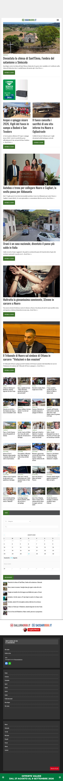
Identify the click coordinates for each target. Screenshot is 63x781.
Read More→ (39, 68)
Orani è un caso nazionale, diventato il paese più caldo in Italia (28, 245)
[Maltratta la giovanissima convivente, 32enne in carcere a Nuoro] (31, 296)
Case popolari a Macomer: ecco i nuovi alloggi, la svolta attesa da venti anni (24, 456)
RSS (6, 657)
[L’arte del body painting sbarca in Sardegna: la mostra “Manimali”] (9, 491)
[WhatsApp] (9, 663)
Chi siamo (7, 649)
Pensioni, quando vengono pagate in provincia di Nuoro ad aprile (53, 478)
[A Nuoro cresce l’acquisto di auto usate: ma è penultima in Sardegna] (9, 469)
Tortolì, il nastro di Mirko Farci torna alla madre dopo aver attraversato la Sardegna (24, 434)
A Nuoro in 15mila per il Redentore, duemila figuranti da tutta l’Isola (9, 389)
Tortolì (5, 430)
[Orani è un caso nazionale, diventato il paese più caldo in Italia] (31, 240)
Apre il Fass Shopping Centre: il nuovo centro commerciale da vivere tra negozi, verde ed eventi (38, 501)
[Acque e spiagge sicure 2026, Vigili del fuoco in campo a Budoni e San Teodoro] (16, 116)
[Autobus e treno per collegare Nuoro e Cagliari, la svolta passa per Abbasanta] (31, 184)
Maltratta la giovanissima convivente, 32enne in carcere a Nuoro (28, 301)
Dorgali (6, 739)
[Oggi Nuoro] (29, 20)
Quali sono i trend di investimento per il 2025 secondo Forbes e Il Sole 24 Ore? (24, 479)
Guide (6, 695)
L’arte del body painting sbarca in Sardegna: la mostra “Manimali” (9, 499)
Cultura (20, 496)
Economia (6, 474)
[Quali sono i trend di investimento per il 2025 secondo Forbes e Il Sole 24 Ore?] (24, 469)
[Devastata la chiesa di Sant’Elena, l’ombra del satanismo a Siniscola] (31, 53)
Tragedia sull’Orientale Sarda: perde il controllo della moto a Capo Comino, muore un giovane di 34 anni (53, 412)
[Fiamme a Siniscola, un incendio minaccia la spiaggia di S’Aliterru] (38, 402)
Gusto (6, 691)
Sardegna (6, 496)
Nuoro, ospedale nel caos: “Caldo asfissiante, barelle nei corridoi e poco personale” (24, 390)
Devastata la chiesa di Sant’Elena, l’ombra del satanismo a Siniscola (28, 60)
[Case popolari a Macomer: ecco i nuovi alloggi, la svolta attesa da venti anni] (24, 446)
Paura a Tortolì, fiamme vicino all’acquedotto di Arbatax (9, 434)
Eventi (6, 688)
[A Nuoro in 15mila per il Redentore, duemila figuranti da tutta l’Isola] (9, 381)
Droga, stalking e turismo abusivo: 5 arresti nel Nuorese (24, 411)
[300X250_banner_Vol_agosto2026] (15, 99)
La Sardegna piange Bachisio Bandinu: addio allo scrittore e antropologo (24, 500)
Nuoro (5, 385)
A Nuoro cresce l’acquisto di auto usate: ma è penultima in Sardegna (9, 478)
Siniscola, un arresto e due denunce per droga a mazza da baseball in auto (9, 411)
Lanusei (6, 750)
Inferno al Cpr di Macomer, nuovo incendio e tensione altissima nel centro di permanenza (9, 456)
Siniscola (5, 407)
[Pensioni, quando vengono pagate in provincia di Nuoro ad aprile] (53, 469)
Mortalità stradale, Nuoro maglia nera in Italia (38, 389)
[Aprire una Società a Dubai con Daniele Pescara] (38, 469)
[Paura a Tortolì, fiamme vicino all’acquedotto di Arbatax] (9, 425)
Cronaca (5, 55)
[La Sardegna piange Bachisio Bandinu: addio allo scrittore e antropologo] (24, 491)
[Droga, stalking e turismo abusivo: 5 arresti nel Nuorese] (24, 402)
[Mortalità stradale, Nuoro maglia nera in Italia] (38, 381)
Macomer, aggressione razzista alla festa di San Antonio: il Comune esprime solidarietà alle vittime (38, 457)
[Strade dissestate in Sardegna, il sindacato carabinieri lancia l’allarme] (53, 491)
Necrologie (7, 702)
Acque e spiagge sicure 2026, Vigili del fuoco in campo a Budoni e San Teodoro (16, 125)
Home (6, 673)
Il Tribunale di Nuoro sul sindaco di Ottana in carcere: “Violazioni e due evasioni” (26, 357)
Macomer (5, 451)
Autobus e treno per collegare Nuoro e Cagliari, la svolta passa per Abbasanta (29, 189)
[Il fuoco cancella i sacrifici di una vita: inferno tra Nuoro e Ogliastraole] (46, 116)
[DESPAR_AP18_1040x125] (31, 780)
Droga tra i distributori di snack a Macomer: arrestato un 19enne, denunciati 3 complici (53, 456)
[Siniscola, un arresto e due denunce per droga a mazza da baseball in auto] (9, 402)
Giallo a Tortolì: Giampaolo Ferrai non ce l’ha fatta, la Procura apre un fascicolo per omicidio (53, 434)
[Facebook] (6, 663)
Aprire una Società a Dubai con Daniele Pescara (37, 478)
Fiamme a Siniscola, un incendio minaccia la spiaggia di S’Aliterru (38, 411)
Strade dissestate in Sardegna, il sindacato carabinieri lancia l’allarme (52, 500)
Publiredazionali (8, 699)
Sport (6, 684)
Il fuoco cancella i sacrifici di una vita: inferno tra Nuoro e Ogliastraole (43, 125)
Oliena (6, 746)
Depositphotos (18, 659)
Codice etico (8, 653)
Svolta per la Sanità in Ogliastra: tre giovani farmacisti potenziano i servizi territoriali (38, 434)
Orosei (6, 743)
